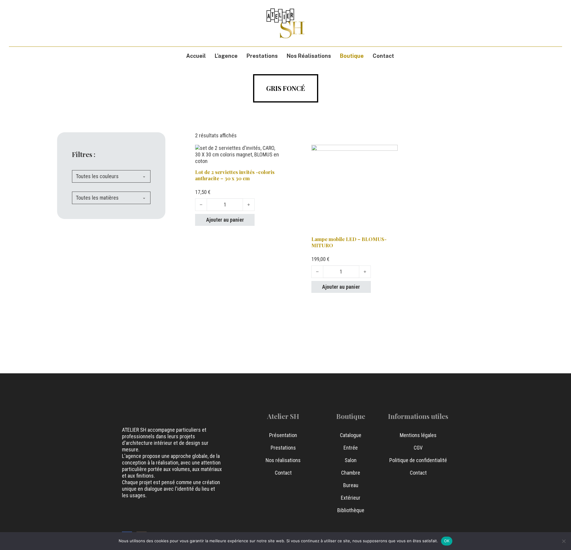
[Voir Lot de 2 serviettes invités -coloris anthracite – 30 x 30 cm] (238, 154)
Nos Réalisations (309, 56)
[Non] (564, 541)
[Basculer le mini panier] (542, 23)
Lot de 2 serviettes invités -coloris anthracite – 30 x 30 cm (234, 175)
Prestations (262, 56)
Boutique (352, 56)
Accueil (196, 56)
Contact (383, 56)
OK (447, 540)
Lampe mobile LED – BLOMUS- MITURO (349, 242)
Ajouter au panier (225, 220)
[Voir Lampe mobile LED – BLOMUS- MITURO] (354, 187)
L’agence (226, 56)
